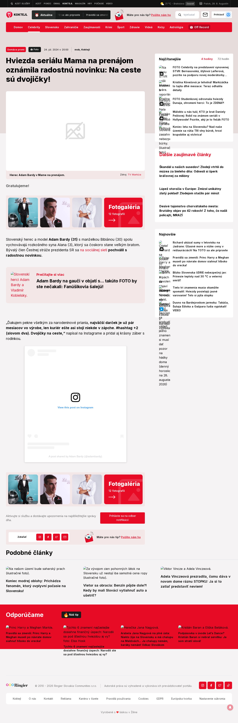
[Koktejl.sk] (16, 15)
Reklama (66, 698)
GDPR (159, 698)
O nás (32, 698)
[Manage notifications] (230, 707)
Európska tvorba (181, 698)
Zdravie (135, 27)
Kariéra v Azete (88, 698)
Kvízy (161, 27)
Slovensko (52, 27)
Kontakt (48, 698)
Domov (18, 27)
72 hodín (223, 58)
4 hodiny (207, 58)
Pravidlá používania (118, 698)
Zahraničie (71, 27)
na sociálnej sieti (93, 250)
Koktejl (17, 698)
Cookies (143, 698)
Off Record (201, 27)
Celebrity (34, 27)
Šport (120, 27)
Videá (148, 27)
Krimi (108, 27)
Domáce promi (15, 49)
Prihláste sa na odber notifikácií (122, 518)
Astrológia (176, 27)
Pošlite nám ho (161, 15)
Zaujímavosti (91, 27)
